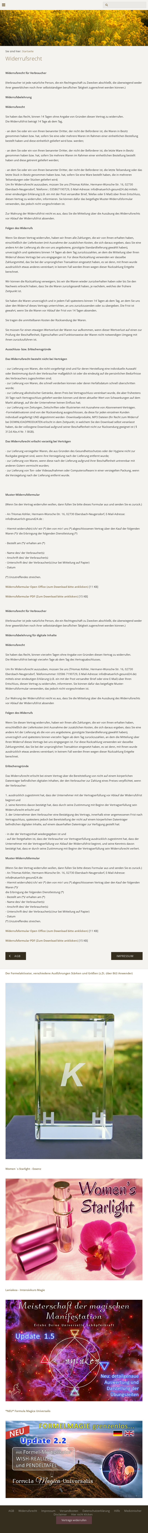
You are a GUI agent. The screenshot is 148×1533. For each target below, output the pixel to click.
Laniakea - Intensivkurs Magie (25, 1290)
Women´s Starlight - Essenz (23, 1169)
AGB (11, 1511)
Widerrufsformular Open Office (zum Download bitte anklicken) (46, 586)
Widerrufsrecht (27, 1511)
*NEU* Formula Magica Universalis (27, 1411)
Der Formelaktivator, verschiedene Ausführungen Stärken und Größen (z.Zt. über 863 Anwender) (69, 973)
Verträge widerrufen (74, 1520)
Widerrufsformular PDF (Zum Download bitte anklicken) (41, 596)
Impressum (48, 1511)
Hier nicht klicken (82, 1514)
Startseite (28, 51)
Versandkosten (69, 1511)
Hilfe (117, 1511)
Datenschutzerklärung (96, 1511)
